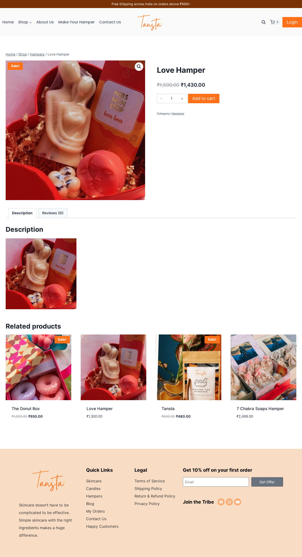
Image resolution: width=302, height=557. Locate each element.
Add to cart (203, 98)
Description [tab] (22, 213)
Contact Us (110, 22)
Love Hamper (100, 408)
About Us (45, 22)
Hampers (178, 113)
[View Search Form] (263, 22)
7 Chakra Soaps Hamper (260, 408)
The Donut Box (26, 408)
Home (8, 22)
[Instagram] (229, 502)
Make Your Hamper (76, 22)
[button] (139, 66)
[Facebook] (221, 502)
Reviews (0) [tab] (52, 213)
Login (292, 22)
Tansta (168, 408)
